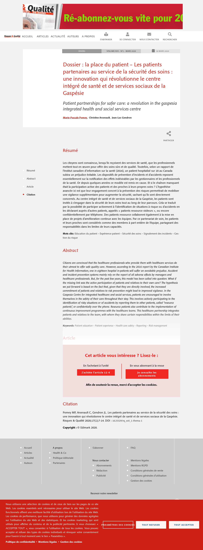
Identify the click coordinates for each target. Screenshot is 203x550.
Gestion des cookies (71, 541)
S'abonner (106, 39)
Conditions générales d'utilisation (149, 475)
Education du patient (86, 233)
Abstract (31, 178)
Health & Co (59, 452)
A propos (88, 36)
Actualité (58, 36)
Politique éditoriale (63, 457)
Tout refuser (151, 524)
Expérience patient (110, 233)
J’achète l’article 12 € (96, 372)
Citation (31, 194)
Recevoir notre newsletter (104, 493)
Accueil (27, 36)
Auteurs (73, 36)
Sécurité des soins (131, 233)
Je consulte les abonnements (147, 374)
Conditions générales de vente (147, 470)
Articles (28, 452)
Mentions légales (47, 541)
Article (30, 186)
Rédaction (101, 470)
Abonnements (103, 465)
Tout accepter (184, 524)
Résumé (31, 170)
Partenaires (59, 462)
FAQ (133, 447)
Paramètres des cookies (118, 524)
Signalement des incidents (158, 233)
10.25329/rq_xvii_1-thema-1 (127, 420)
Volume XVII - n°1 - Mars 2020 (121, 51)
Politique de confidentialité (20, 541)
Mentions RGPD (139, 465)
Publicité (101, 475)
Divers (82, 51)
